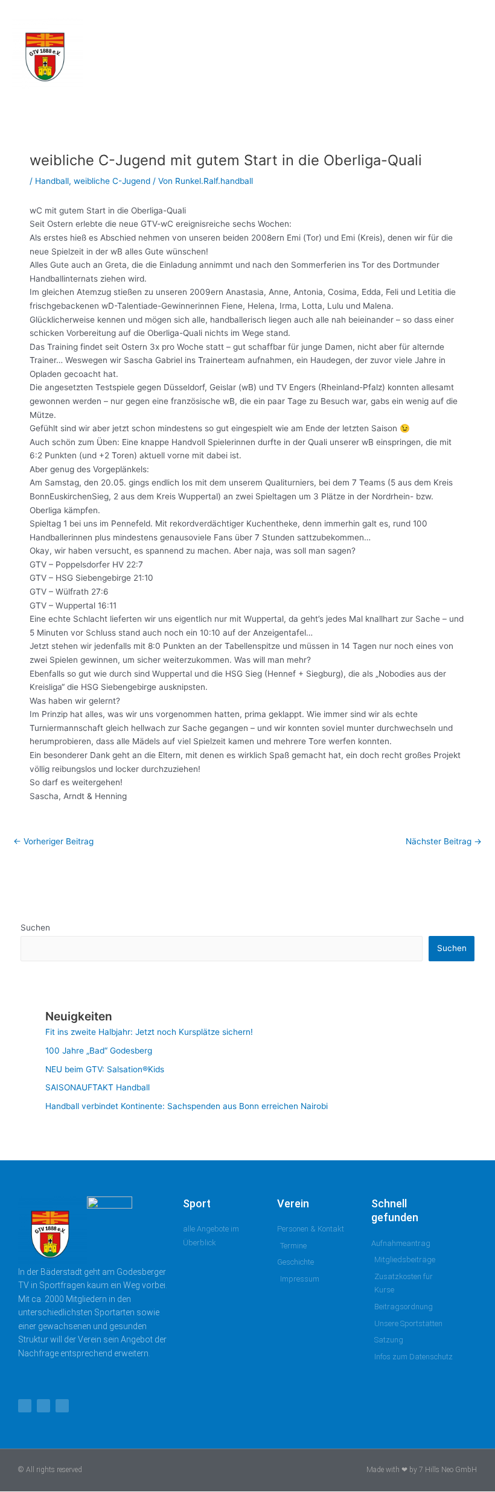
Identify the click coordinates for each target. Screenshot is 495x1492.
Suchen (35, 927)
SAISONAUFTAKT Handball (97, 1087)
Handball (52, 181)
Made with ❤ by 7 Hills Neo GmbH (421, 1469)
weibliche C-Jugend (112, 181)
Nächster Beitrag (444, 841)
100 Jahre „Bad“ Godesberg (98, 1050)
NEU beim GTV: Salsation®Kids (104, 1069)
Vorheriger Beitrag (53, 841)
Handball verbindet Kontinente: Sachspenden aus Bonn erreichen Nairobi (186, 1106)
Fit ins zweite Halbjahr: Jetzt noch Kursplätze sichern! (149, 1032)
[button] (452, 53)
